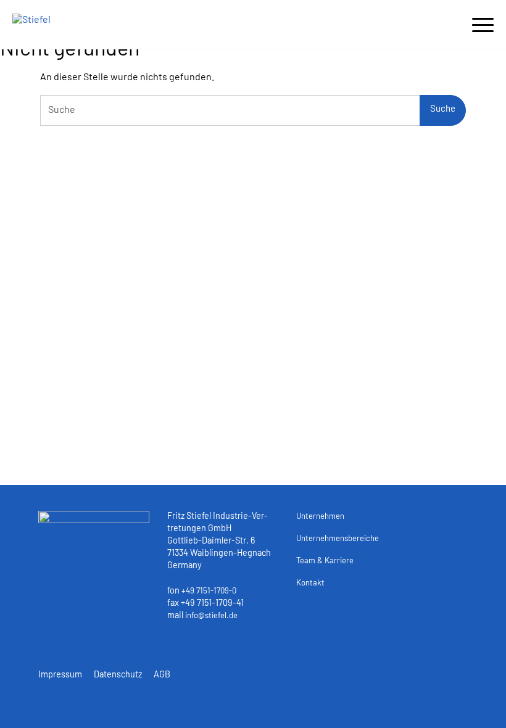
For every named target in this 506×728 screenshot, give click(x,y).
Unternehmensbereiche (337, 539)
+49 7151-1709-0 (208, 591)
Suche (442, 109)
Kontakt (310, 583)
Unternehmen (320, 517)
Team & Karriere (325, 561)
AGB (162, 675)
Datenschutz (118, 675)
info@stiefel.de (211, 616)
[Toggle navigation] (483, 22)
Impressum (60, 675)
